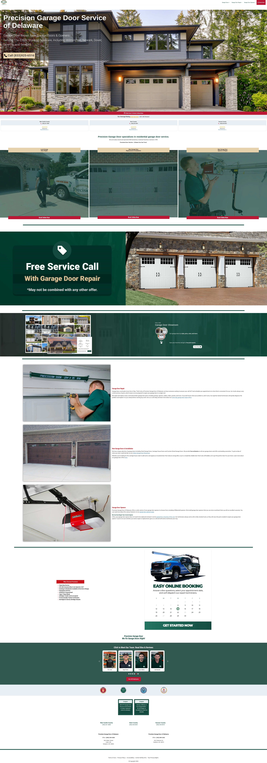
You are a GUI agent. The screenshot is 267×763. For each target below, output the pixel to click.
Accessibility (130, 757)
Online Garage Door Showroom (141, 453)
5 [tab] (136, 674)
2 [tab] (130, 674)
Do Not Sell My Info (141, 757)
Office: (108, 737)
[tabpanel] (110, 660)
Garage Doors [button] (225, 2)
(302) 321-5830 (45, 123)
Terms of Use (112, 757)
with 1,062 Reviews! (144, 116)
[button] (19, 55)
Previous (99, 661)
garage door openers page (146, 512)
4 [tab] (134, 674)
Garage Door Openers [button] (249, 2)
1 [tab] (129, 674)
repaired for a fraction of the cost (165, 517)
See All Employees (133, 679)
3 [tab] (132, 674)
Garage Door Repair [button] (236, 2)
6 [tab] (138, 674)
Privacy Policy (121, 757)
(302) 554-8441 (134, 123)
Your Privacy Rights (153, 757)
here (126, 457)
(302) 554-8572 (223, 123)
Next (167, 661)
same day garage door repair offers (182, 397)
